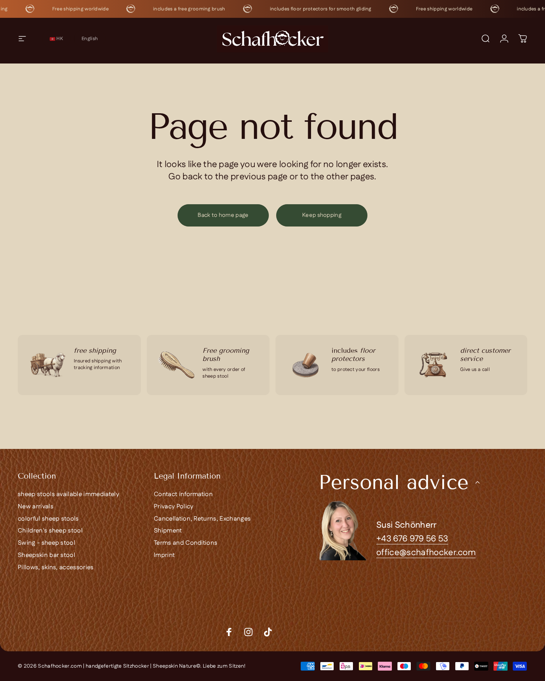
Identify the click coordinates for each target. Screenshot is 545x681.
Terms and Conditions (185, 543)
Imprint (164, 555)
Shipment (168, 531)
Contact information (183, 494)
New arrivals (35, 507)
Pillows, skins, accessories (56, 567)
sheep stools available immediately (68, 494)
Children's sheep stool (50, 531)
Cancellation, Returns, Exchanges (202, 519)
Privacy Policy (173, 507)
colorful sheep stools (48, 519)
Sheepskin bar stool (46, 555)
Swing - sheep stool (46, 543)
